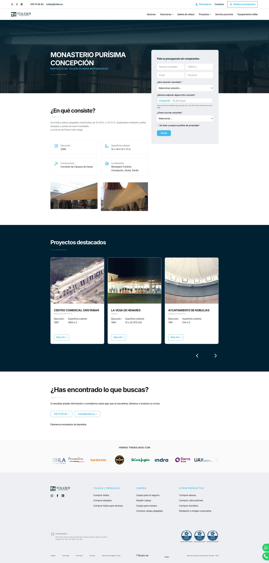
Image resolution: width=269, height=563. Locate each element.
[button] (61, 337)
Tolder (166, 557)
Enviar (164, 133)
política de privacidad (188, 125)
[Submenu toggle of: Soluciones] (172, 14)
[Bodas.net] (142, 555)
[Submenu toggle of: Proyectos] (210, 14)
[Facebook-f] (17, 4)
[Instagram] (12, 4)
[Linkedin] (22, 4)
